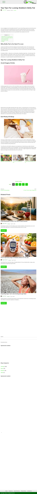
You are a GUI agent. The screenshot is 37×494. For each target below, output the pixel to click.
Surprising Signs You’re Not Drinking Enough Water (13, 293)
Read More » (3, 231)
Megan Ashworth (4, 259)
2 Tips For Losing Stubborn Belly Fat (7, 37)
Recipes (2, 370)
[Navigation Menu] (4, 2)
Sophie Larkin (4, 223)
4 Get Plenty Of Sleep (4, 40)
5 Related (2, 41)
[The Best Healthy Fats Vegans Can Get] (30, 158)
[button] (1, 432)
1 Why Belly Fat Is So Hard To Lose (6, 36)
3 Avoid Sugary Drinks (4, 38)
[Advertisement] (18, 20)
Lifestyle (15, 10)
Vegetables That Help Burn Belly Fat (6, 161)
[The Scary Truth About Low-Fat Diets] (18, 158)
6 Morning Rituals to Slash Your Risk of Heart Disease (14, 221)
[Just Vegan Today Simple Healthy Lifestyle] (30, 2)
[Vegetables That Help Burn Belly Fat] (6, 158)
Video (2, 372)
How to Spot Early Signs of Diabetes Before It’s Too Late (15, 257)
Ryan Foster (4, 296)
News (2, 368)
